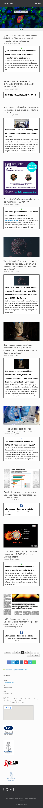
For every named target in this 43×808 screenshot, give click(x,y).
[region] (21, 19)
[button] (20, 29)
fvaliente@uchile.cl (9, 682)
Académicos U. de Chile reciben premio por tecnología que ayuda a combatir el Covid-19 (21, 110)
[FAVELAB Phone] (34, 662)
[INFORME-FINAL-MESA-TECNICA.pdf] (21, 95)
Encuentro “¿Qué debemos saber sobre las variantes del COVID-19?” (21, 200)
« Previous (7, 652)
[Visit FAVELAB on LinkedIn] (4, 790)
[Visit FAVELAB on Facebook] (13, 790)
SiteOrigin (20, 804)
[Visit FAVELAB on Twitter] (10, 790)
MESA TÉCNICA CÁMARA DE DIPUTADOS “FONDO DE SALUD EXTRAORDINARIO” (19, 84)
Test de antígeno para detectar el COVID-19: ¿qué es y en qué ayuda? (20, 430)
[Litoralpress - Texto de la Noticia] (21, 509)
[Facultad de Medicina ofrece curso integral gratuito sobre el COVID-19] (21, 574)
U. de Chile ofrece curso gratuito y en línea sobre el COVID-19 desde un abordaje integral (20, 554)
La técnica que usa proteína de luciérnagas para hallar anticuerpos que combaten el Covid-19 (21, 622)
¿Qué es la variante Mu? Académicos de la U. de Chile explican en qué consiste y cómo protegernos (20, 38)
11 (32, 655)
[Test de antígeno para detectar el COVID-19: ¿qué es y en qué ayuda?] (21, 449)
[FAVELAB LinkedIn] (17, 662)
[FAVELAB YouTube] (26, 662)
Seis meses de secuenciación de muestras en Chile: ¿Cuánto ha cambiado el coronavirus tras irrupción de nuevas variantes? (20, 348)
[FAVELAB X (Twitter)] (13, 662)
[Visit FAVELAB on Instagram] (7, 790)
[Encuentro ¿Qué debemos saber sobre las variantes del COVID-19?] (21, 218)
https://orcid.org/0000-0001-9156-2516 (16, 670)
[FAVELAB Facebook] (9, 662)
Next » (36, 655)
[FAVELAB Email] (30, 662)
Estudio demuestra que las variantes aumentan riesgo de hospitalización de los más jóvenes (21, 495)
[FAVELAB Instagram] (21, 662)
